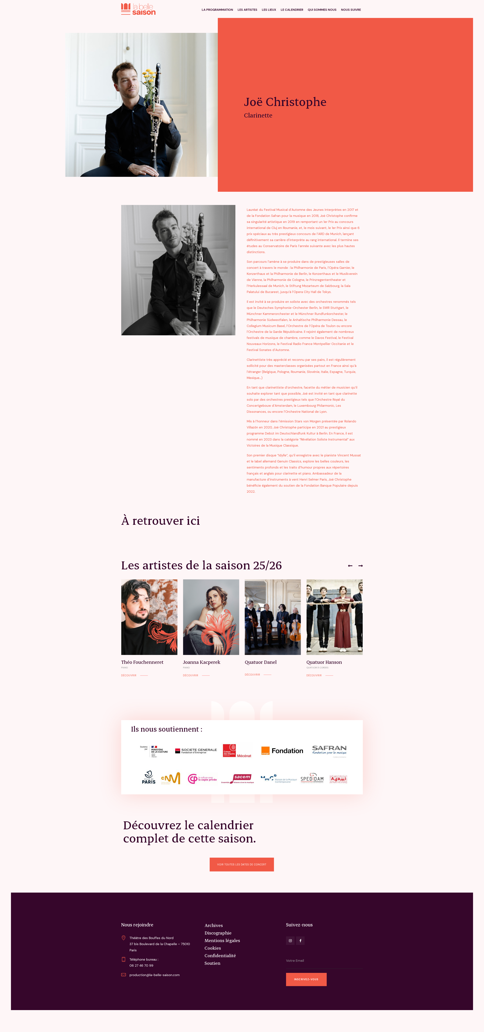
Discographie (218, 933)
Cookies (213, 948)
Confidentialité (220, 955)
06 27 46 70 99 (141, 965)
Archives (214, 925)
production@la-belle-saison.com (155, 975)
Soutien (212, 963)
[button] (350, 565)
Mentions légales (222, 940)
